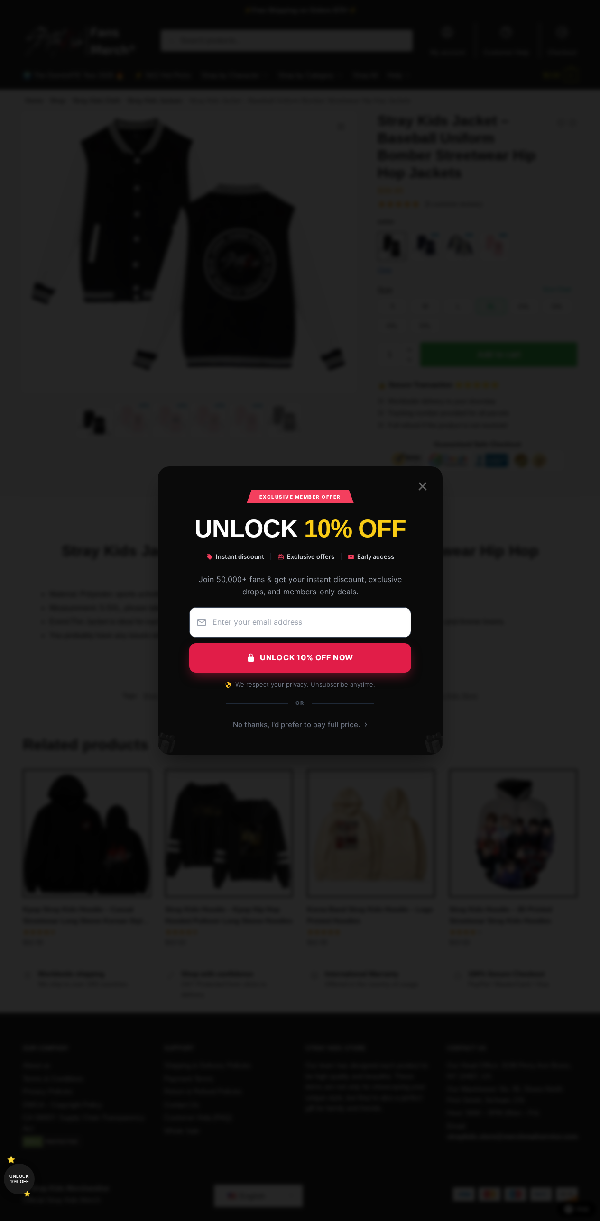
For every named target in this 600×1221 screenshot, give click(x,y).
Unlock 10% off (19, 1179)
